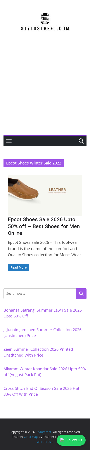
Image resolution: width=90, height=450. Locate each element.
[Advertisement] (45, 88)
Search (81, 293)
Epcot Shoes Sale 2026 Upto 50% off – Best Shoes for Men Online (44, 226)
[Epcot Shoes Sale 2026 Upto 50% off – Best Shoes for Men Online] (45, 195)
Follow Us (74, 440)
